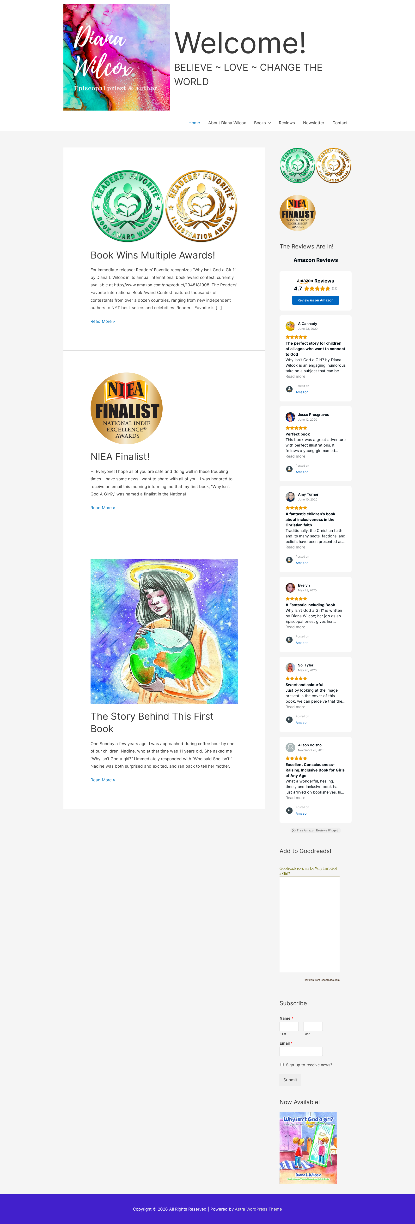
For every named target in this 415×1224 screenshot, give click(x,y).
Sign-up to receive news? (309, 1064)
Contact (340, 122)
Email (286, 1043)
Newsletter (313, 122)
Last (307, 1034)
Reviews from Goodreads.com (322, 980)
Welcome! (240, 42)
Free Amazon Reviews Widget (317, 830)
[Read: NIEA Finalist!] (127, 408)
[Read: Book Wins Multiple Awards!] (164, 205)
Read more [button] (295, 376)
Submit (290, 1079)
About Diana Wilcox (227, 122)
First (283, 1034)
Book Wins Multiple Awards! (153, 255)
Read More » (103, 322)
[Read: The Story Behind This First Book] (164, 631)
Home (194, 122)
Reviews (287, 122)
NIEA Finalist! (120, 456)
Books (260, 122)
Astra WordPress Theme (258, 1209)
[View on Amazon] (290, 326)
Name (286, 1018)
